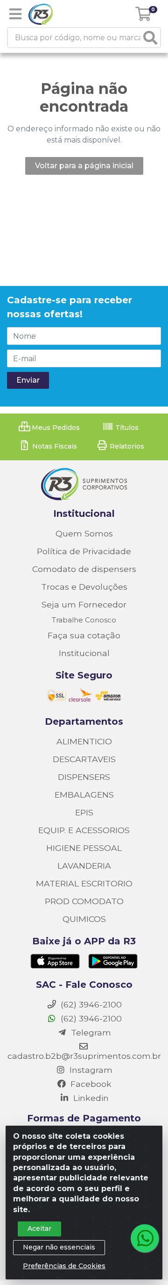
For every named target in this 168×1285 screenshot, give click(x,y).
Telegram (90, 1032)
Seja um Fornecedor (84, 604)
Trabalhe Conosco (84, 619)
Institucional (84, 653)
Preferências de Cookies (64, 1266)
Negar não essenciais (59, 1247)
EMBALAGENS (84, 795)
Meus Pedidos (55, 427)
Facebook (90, 1084)
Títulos (126, 427)
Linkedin (90, 1098)
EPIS (84, 812)
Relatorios (126, 446)
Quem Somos (84, 533)
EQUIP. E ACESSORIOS (84, 830)
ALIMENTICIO (84, 741)
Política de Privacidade (84, 551)
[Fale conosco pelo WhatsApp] (145, 1238)
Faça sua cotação (84, 635)
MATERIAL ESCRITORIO (84, 883)
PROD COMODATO (84, 901)
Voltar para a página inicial (84, 165)
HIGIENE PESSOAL (84, 848)
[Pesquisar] (150, 37)
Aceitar (39, 1228)
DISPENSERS (84, 777)
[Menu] (15, 14)
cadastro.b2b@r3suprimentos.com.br (84, 1056)
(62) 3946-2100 (90, 1018)
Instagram (89, 1070)
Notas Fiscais (53, 446)
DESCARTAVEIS (84, 759)
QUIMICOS (84, 919)
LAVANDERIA (84, 866)
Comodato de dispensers (84, 569)
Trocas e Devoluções (84, 587)
